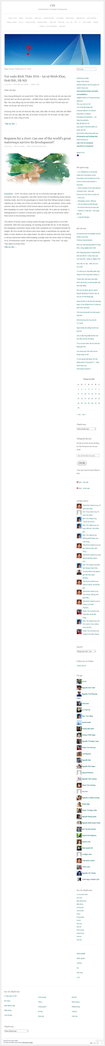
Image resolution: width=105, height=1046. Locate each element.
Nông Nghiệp (49, 18)
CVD (52, 5)
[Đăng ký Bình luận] (77, 488)
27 (95, 403)
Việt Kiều (29, 18)
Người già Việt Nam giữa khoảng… (91, 575)
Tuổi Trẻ (52, 22)
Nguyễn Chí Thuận (21, 84)
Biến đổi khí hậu (9, 1005)
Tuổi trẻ (79, 963)
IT (79, 22)
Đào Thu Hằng (19, 146)
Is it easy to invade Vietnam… (91, 604)
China (40, 1002)
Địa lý (21, 22)
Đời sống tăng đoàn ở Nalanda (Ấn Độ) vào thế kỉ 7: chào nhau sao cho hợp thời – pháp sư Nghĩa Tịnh (88, 256)
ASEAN (95, 22)
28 (99, 403)
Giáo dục (38, 18)
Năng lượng (12, 22)
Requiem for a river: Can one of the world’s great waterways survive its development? (37, 140)
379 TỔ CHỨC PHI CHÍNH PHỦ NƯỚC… (91, 624)
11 (89, 394)
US (78, 968)
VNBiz (21, 18)
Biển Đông (70, 18)
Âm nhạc (7, 1001)
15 (78, 398)
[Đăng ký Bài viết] (77, 482)
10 (85, 394)
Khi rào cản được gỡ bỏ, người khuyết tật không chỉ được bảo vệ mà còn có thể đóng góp (88, 293)
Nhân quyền (42, 22)
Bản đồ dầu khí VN (83, 123)
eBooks (62, 26)
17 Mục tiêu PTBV (10, 996)
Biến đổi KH (80, 18)
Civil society (42, 997)
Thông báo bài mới (84, 439)
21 (99, 398)
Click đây (82, 463)
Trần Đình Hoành (88, 505)
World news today (83, 78)
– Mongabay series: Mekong (86, 201)
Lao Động (60, 18)
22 (78, 403)
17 (85, 398)
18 (89, 398)
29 (78, 408)
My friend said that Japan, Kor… (92, 558)
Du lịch (40, 1011)
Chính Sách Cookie (27, 1042)
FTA (76, 22)
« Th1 (79, 414)
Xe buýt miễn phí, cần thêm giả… (91, 528)
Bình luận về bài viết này (36, 146)
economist (8, 194)
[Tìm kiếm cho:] (86, 69)
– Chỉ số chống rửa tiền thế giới (87, 204)
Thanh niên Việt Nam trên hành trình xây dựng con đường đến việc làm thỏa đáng (88, 282)
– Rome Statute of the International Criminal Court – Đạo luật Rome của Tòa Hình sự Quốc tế (88, 191)
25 (89, 403)
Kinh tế (74, 997)
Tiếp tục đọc (11, 124)
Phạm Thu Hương (89, 611)
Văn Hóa (61, 22)
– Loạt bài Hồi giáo (83, 217)
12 (92, 394)
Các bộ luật (8, 1015)
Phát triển (87, 22)
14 (99, 394)
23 (82, 403)
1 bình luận (34, 84)
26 (92, 403)
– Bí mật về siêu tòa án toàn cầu (88, 207)
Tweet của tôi (81, 665)
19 (92, 398)
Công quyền (42, 1006)
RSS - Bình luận (84, 488)
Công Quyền (30, 22)
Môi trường (91, 18)
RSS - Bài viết (83, 482)
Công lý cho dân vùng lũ (91, 634)
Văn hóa (74, 1016)
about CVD (13, 18)
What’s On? (81, 152)
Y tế (78, 977)
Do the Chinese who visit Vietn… (92, 548)
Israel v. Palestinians (48, 26)
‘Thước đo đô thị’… (89, 522)
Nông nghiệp (81, 953)
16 (82, 398)
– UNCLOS (80, 198)
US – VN (69, 22)
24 (85, 403)
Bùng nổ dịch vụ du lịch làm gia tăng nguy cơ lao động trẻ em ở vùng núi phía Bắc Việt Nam (89, 304)
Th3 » (84, 414)
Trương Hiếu (87, 571)
